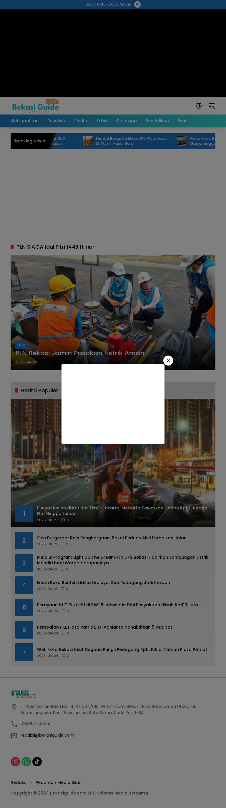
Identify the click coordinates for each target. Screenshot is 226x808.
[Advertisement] (113, 404)
